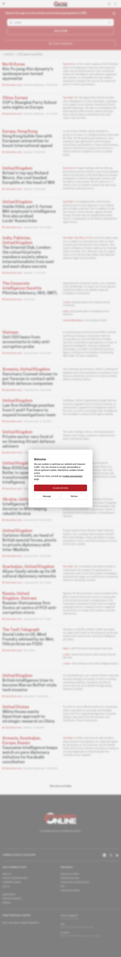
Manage (47, 496)
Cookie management (72, 476)
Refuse (74, 496)
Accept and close (60, 488)
